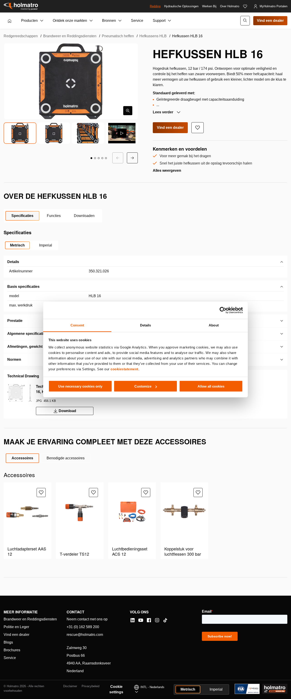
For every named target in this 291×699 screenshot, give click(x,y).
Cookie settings (116, 689)
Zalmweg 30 (77, 648)
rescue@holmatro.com (85, 635)
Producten (29, 20)
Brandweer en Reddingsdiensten (69, 36)
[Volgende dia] (132, 157)
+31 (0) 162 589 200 (83, 627)
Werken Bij (209, 6)
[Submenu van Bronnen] (120, 21)
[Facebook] (149, 620)
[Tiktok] (165, 620)
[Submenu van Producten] (42, 21)
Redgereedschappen (21, 36)
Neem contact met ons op (87, 619)
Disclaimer (70, 686)
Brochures (12, 650)
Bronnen (109, 20)
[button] (91, 158)
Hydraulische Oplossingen (181, 6)
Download (67, 411)
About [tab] (214, 325)
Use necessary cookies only (80, 386)
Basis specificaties (23, 287)
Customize (142, 386)
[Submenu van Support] (170, 21)
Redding (155, 6)
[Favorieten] (245, 6)
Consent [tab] (77, 325)
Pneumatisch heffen (118, 36)
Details (13, 262)
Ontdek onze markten (70, 20)
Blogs (8, 642)
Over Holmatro (229, 6)
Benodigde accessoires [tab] (66, 458)
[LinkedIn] (132, 620)
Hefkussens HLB (153, 36)
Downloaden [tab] (84, 216)
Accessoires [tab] (22, 458)
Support (159, 20)
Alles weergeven (167, 170)
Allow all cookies (211, 386)
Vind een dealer (270, 20)
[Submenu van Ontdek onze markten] (91, 21)
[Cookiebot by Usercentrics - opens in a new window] (223, 310)
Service (137, 20)
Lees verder (163, 112)
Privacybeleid (90, 686)
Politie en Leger (16, 627)
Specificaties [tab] (22, 216)
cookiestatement (124, 369)
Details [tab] (145, 325)
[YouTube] (140, 620)
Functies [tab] (54, 216)
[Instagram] (157, 620)
